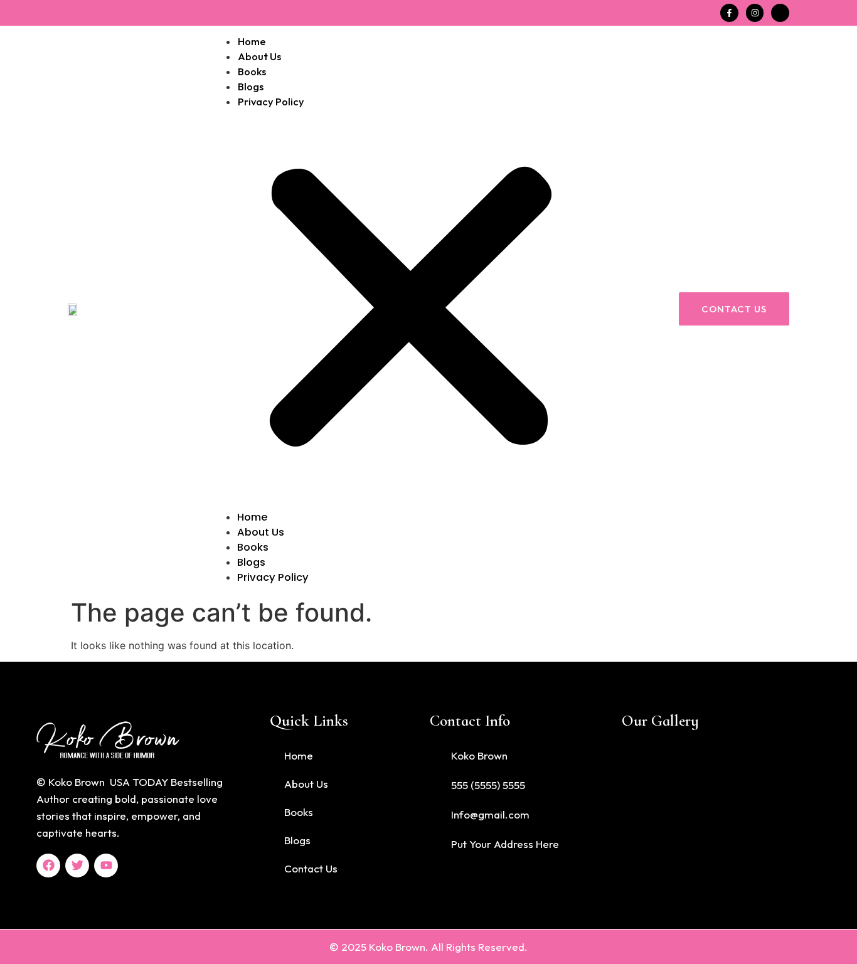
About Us (259, 56)
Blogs (250, 86)
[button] (410, 309)
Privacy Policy (271, 101)
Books (252, 71)
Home (252, 41)
